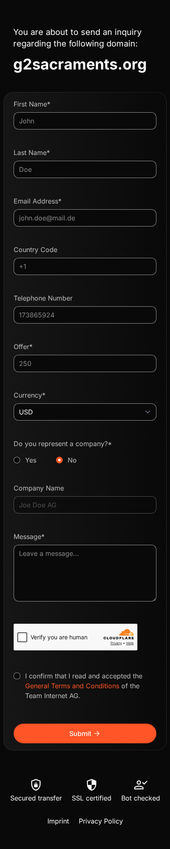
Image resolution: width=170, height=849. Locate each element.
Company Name (39, 488)
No (72, 460)
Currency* (29, 395)
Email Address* (37, 201)
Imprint (58, 821)
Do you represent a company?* (63, 452)
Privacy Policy (101, 821)
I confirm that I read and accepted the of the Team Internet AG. (83, 686)
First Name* (32, 104)
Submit (85, 733)
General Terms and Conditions (72, 686)
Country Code (35, 249)
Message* (29, 536)
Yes (30, 460)
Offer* (23, 346)
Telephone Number (43, 298)
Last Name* (32, 152)
